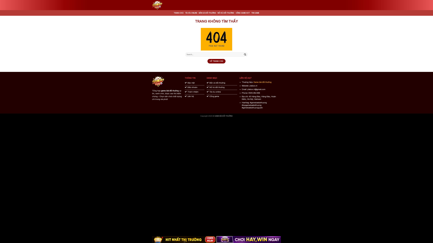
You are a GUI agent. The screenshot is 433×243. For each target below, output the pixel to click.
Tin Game (255, 13)
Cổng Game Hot (243, 13)
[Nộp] (245, 54)
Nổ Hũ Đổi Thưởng (226, 13)
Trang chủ (179, 13)
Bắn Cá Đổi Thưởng (207, 13)
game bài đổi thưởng (170, 91)
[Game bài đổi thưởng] (163, 5)
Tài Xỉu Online (191, 13)
